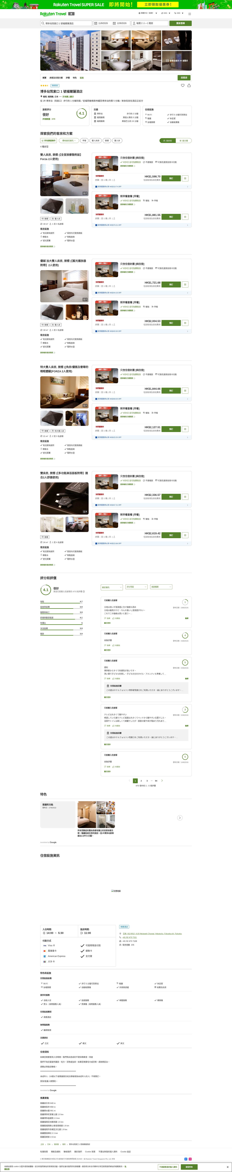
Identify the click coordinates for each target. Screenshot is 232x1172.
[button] (53, 13)
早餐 (84, 140)
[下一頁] (179, 817)
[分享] (189, 85)
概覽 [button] (44, 78)
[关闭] (228, 1167)
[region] (116, 1167)
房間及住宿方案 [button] (56, 78)
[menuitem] (148, 13)
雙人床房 (95, 140)
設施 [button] (82, 78)
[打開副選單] (189, 14)
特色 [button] (75, 78)
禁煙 (107, 140)
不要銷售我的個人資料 (168, 1167)
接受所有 (189, 1167)
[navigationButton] (129, 780)
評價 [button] (68, 78)
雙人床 (117, 140)
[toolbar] (111, 23)
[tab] (168, 140)
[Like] (183, 85)
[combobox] (66, 23)
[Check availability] (185, 178)
